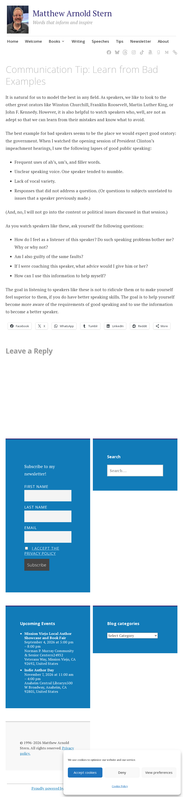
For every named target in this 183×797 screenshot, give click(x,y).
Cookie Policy (120, 786)
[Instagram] (133, 49)
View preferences (159, 772)
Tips (119, 41)
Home (12, 41)
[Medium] (166, 49)
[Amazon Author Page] (149, 49)
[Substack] (174, 49)
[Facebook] (108, 49)
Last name (35, 507)
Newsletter (140, 41)
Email (30, 527)
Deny (122, 772)
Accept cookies (85, 772)
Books (54, 41)
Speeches (100, 41)
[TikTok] (141, 49)
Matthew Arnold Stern (72, 13)
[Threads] (125, 49)
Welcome (33, 41)
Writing (78, 41)
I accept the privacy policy (41, 551)
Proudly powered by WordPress (56, 788)
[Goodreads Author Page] (158, 49)
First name (36, 486)
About (163, 41)
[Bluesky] (116, 49)
